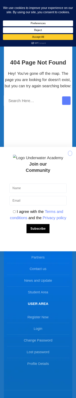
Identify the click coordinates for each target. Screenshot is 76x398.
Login (38, 329)
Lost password (38, 352)
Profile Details (38, 364)
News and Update (38, 280)
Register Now (38, 317)
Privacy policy (54, 218)
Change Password (38, 340)
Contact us (38, 269)
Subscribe (38, 228)
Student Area (38, 292)
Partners (38, 257)
